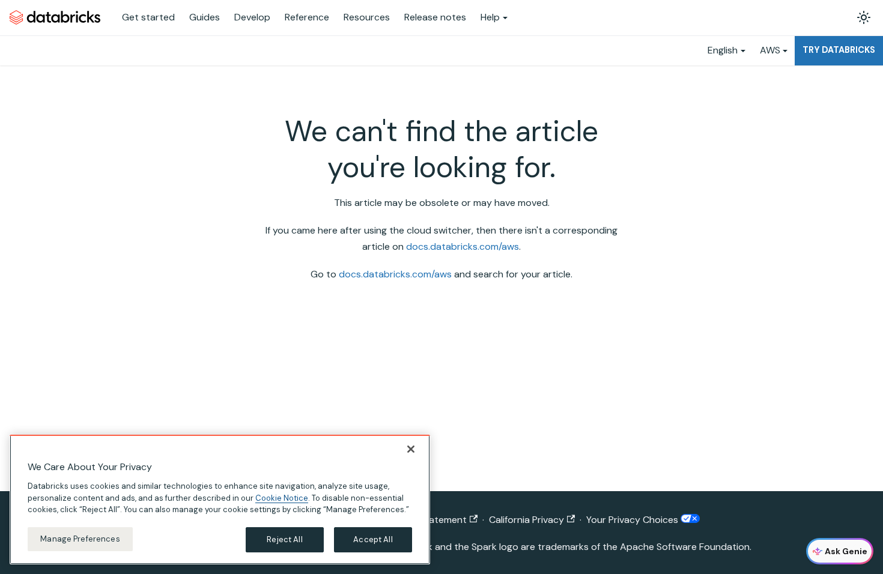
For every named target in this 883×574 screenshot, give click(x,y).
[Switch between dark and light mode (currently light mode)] (863, 17)
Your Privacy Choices (633, 519)
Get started (148, 17)
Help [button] (490, 17)
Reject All (284, 539)
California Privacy (526, 519)
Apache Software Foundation (685, 546)
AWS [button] (770, 50)
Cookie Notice (281, 497)
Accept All (372, 539)
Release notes (435, 17)
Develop (252, 17)
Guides (204, 17)
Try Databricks (839, 49)
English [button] (723, 50)
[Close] (411, 449)
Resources (367, 17)
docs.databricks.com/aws (462, 246)
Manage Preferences (80, 539)
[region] (220, 499)
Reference (307, 17)
